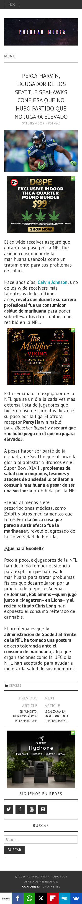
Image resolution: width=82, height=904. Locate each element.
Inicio (11, 4)
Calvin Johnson (52, 282)
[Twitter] (8, 809)
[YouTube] (31, 809)
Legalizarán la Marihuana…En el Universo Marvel (56, 716)
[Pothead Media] (41, 31)
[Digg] (64, 898)
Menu (10, 56)
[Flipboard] (53, 898)
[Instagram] (42, 809)
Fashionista (31, 886)
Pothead (54, 123)
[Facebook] (20, 809)
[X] (41, 898)
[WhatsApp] (29, 898)
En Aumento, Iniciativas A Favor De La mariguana (25, 716)
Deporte (15, 685)
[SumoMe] (76, 898)
